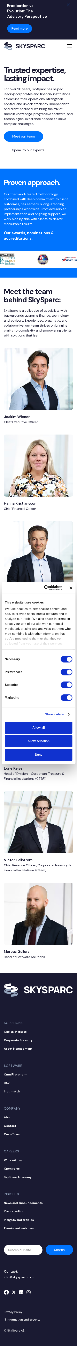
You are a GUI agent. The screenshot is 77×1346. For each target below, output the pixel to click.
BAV (7, 1083)
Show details (54, 714)
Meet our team (23, 136)
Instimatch (12, 1091)
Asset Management (18, 1048)
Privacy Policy (13, 1312)
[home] (24, 46)
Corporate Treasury (18, 1040)
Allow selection (38, 741)
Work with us (13, 1160)
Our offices (12, 1134)
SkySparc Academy (18, 1177)
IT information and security (22, 1319)
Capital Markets (15, 1031)
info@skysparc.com (18, 1277)
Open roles (12, 1168)
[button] (69, 46)
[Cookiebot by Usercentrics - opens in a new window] (46, 587)
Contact (10, 1126)
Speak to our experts (28, 150)
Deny (38, 754)
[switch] (66, 672)
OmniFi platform (16, 1074)
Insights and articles (19, 1220)
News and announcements (23, 1203)
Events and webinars (19, 1228)
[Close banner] (70, 587)
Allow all (38, 727)
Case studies (13, 1211)
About (8, 1117)
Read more (19, 28)
